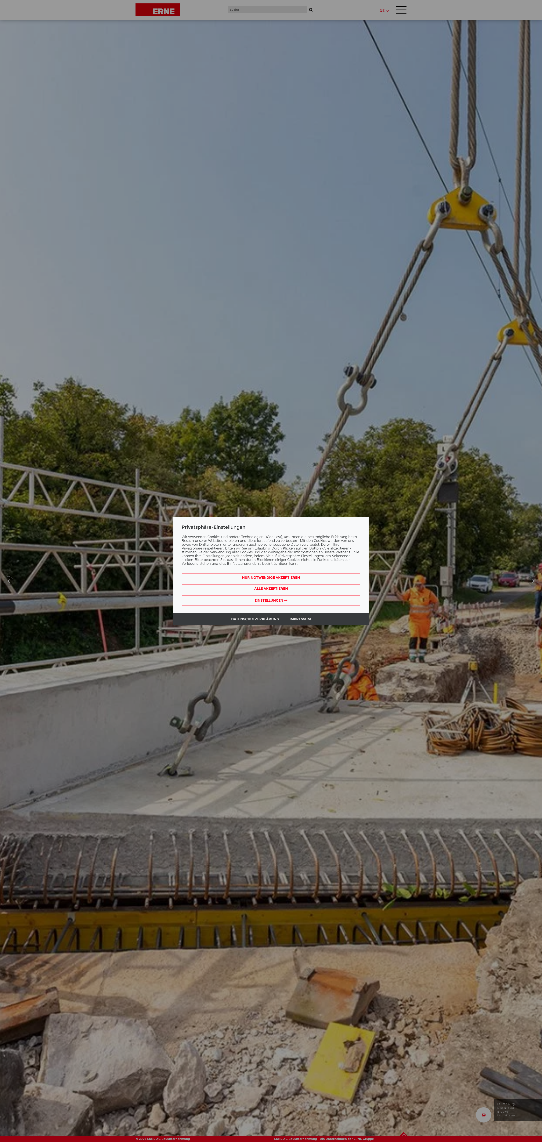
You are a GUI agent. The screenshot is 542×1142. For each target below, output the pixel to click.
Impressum (300, 619)
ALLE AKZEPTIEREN (271, 589)
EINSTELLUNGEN (269, 600)
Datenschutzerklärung (255, 619)
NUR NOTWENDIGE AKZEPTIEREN (271, 578)
